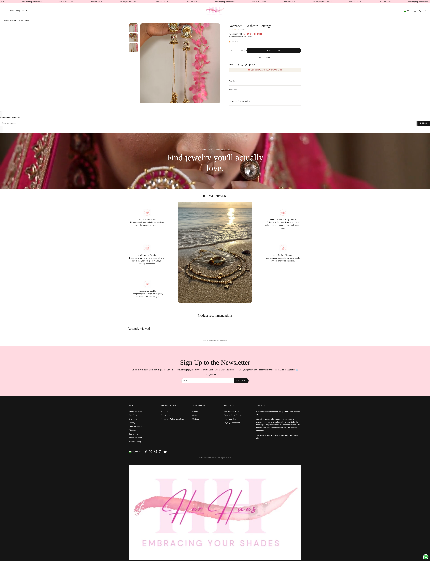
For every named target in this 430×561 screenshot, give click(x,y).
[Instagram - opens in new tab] (155, 451)
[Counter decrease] (232, 50)
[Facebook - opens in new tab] (145, 451)
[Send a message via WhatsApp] (426, 557)
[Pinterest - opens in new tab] (160, 451)
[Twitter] (242, 65)
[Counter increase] (242, 50)
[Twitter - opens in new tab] (150, 451)
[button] (5, 10)
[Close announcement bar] (427, 1)
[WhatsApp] (250, 65)
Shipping (237, 36)
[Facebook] (238, 65)
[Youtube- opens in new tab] (165, 451)
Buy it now (265, 57)
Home (6, 20)
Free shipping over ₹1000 (351, 1)
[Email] (254, 65)
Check (423, 123)
